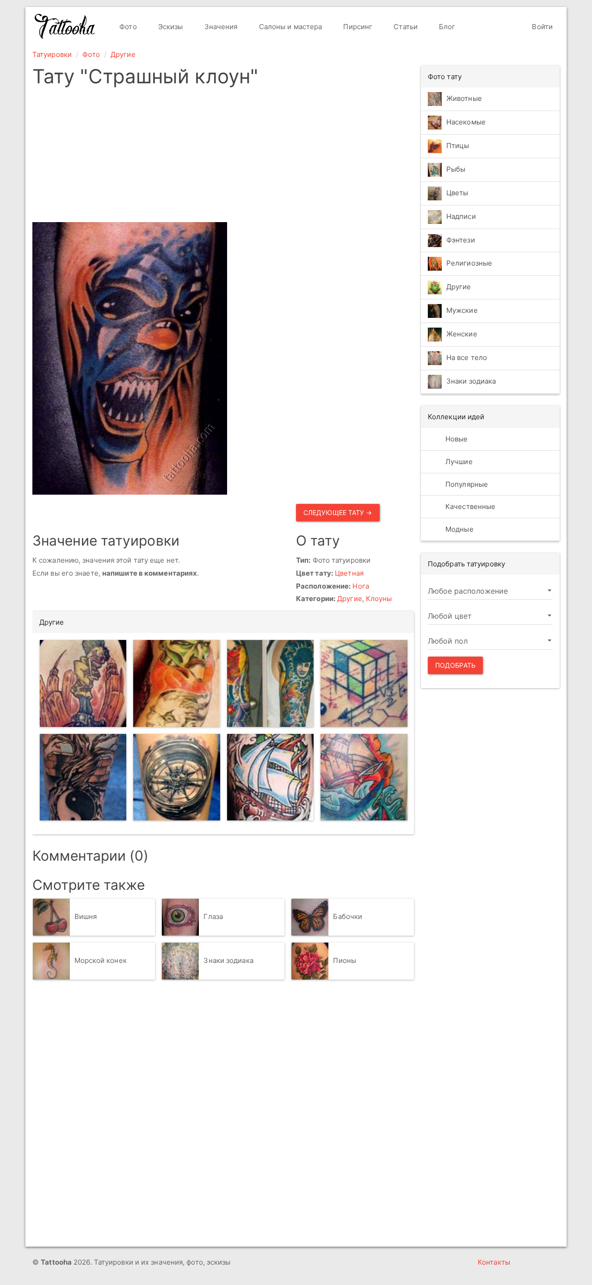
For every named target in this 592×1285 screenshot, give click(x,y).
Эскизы (169, 26)
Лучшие (458, 461)
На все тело (466, 358)
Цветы (457, 192)
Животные (464, 98)
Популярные (466, 484)
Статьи (405, 26)
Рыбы (455, 169)
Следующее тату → (337, 512)
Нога (360, 586)
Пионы (344, 960)
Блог (446, 26)
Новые (456, 439)
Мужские (462, 310)
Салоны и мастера (289, 26)
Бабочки (347, 916)
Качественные (469, 506)
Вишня (85, 916)
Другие (123, 54)
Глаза (213, 916)
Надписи (461, 216)
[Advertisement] (292, 157)
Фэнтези (460, 240)
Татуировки (52, 54)
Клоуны (379, 598)
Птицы (457, 145)
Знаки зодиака (228, 960)
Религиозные (469, 263)
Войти (541, 26)
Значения (220, 26)
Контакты (494, 1262)
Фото (127, 26)
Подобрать (455, 665)
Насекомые (466, 122)
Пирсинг (356, 26)
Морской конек (100, 960)
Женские (461, 334)
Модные (459, 529)
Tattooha (65, 26)
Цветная (349, 573)
